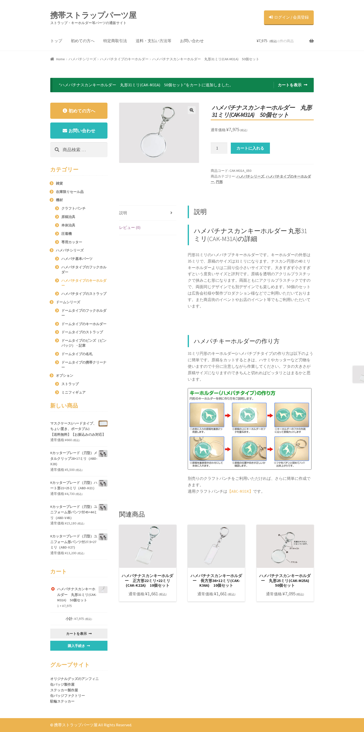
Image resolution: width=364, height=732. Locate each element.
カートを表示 (290, 84)
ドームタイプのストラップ (82, 332)
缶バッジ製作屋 (62, 684)
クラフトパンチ (73, 208)
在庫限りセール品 (70, 191)
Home (60, 59)
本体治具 (68, 225)
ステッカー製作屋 (64, 690)
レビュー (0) (129, 227)
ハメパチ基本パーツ (77, 258)
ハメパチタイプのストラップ (83, 293)
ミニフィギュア (73, 392)
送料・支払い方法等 (153, 40)
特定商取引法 (115, 40)
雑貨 (59, 183)
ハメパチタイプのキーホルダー (124, 59)
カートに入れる (250, 148)
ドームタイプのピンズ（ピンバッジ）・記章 (83, 343)
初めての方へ (83, 40)
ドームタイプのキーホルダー (83, 324)
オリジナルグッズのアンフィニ (74, 678)
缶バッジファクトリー (67, 695)
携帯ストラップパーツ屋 (93, 15)
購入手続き (76, 645)
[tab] (147, 213)
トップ (56, 40)
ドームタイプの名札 (77, 354)
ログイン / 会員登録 (291, 17)
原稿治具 (68, 216)
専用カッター (71, 242)
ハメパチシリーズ (82, 59)
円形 (219, 182)
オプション (64, 375)
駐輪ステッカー (62, 701)
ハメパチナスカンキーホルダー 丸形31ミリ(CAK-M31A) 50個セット (77, 594)
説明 (123, 212)
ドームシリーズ (68, 302)
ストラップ (70, 384)
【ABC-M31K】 (240, 491)
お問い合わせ (192, 40)
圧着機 (66, 233)
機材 (59, 200)
